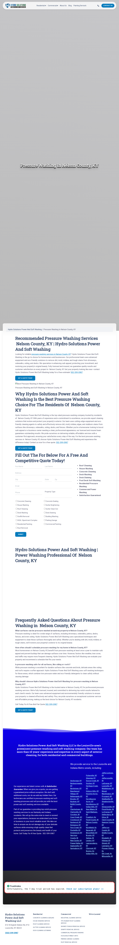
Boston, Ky (90, 851)
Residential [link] (41, 6)
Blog (70, 6)
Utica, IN (105, 817)
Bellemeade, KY (76, 796)
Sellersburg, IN (107, 815)
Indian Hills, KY (91, 807)
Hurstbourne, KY (92, 804)
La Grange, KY (107, 812)
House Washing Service (41, 921)
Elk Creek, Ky (107, 854)
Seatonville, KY (76, 846)
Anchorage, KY (76, 781)
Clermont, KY (91, 848)
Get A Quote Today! (25, 710)
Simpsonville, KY (108, 807)
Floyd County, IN (92, 820)
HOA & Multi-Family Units (69, 936)
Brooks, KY (74, 799)
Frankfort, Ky (91, 817)
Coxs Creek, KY (76, 817)
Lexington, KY (107, 846)
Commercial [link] (52, 6)
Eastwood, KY (75, 822)
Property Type (50, 492)
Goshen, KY (90, 783)
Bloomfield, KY (91, 833)
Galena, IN (90, 838)
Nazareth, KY (91, 830)
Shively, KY (106, 843)
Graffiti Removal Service (70, 929)
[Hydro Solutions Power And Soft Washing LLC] (16, 5)
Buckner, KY (74, 801)
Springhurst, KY (76, 848)
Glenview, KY (91, 778)
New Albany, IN (91, 809)
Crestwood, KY (76, 820)
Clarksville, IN (75, 812)
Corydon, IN (74, 815)
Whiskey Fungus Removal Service (73, 926)
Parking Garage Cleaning (70, 939)
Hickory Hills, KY (92, 791)
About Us (63, 6)
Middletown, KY (108, 788)
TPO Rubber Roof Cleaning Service (70, 922)
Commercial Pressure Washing (72, 932)
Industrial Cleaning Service (71, 918)
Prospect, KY (107, 796)
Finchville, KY (75, 830)
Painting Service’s (80, 6)
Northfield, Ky (91, 828)
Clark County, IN (108, 820)
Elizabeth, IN (106, 838)
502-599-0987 (77, 372)
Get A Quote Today (25, 378)
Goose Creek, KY (92, 781)
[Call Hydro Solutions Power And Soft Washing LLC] (98, 6)
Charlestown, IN (76, 809)
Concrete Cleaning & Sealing (43, 918)
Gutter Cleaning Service (42, 927)
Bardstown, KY (75, 788)
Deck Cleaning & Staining (42, 930)
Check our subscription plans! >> (85, 889)
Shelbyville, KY (107, 799)
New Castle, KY (76, 841)
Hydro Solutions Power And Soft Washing (25, 329)
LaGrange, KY (107, 783)
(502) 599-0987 (11, 933)
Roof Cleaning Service (41, 924)
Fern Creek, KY (76, 828)
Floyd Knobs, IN (108, 809)
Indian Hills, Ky (91, 854)
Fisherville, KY (91, 775)
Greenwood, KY (76, 833)
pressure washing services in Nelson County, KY (51, 354)
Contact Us (107, 5)
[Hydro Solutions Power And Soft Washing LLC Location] (101, 928)
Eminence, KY (75, 825)
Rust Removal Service (69, 942)
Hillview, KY (106, 841)
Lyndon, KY (90, 841)
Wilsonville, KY (107, 856)
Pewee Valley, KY (76, 843)
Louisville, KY (107, 786)
